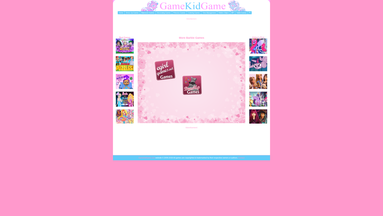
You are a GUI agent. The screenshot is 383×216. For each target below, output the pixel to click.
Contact (241, 158)
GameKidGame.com (147, 158)
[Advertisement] (191, 26)
